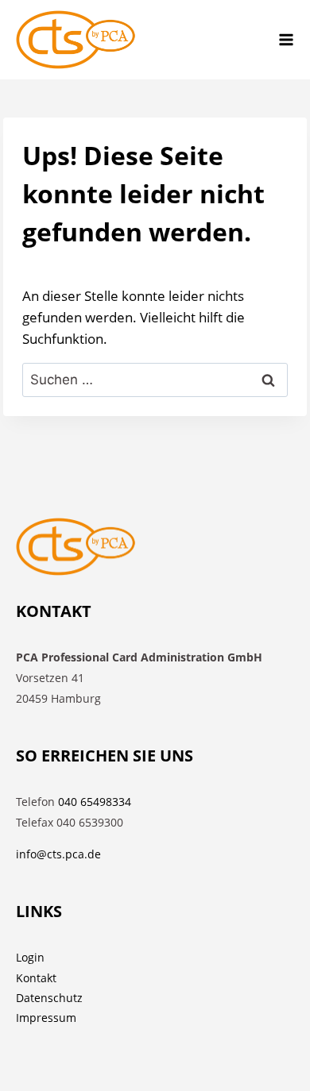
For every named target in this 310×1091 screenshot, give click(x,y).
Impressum (46, 1017)
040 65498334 (94, 801)
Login (30, 957)
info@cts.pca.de (58, 854)
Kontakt (36, 977)
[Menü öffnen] (286, 40)
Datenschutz (49, 997)
